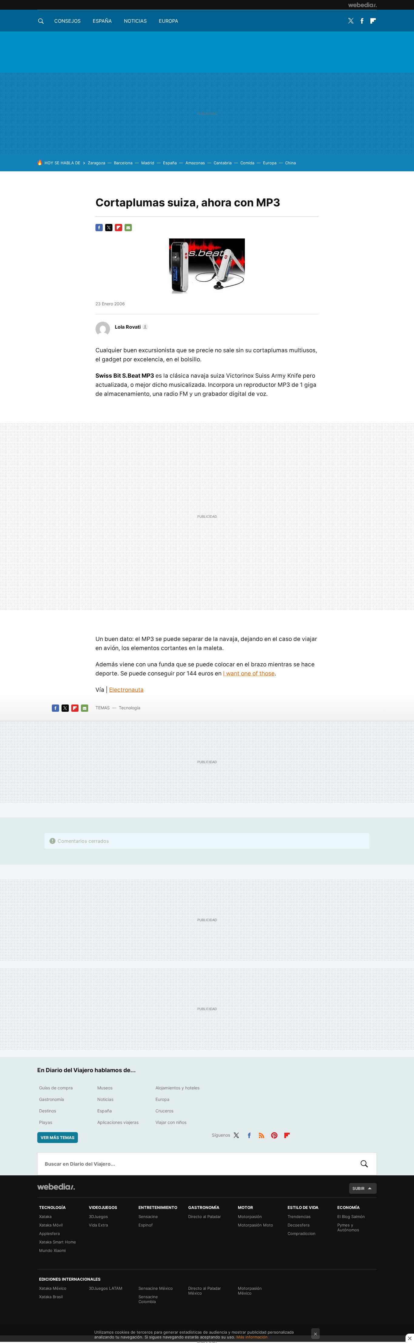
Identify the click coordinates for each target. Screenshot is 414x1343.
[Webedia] (362, 4)
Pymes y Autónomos (348, 1227)
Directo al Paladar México (204, 1290)
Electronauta (126, 689)
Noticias (135, 21)
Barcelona (123, 162)
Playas (45, 1122)
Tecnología (129, 707)
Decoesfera (298, 1225)
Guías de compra (56, 1087)
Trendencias (299, 1216)
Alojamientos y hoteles (177, 1087)
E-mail (128, 227)
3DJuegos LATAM (105, 1288)
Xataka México (52, 1288)
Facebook (362, 21)
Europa (168, 21)
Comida (247, 162)
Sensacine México (156, 1288)
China (290, 162)
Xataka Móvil (51, 1225)
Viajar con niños (170, 1122)
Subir (358, 1188)
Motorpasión (250, 1216)
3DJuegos (98, 1216)
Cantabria (223, 162)
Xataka (45, 1216)
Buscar (364, 1163)
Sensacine (148, 1216)
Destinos (47, 1110)
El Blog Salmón (351, 1216)
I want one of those (249, 673)
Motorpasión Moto (255, 1225)
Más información (252, 1337)
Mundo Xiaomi (52, 1250)
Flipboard (373, 21)
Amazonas (195, 162)
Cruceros (164, 1110)
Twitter (350, 21)
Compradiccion (302, 1233)
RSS (261, 1134)
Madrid (147, 162)
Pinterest (274, 1134)
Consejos (67, 21)
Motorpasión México (250, 1290)
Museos (104, 1087)
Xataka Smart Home (57, 1242)
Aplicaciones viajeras (118, 1122)
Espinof (146, 1225)
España (102, 21)
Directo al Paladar (204, 1216)
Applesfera (49, 1233)
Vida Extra (98, 1225)
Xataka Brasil (51, 1296)
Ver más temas (58, 1137)
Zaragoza (96, 162)
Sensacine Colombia (148, 1299)
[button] (131, 326)
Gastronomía (51, 1099)
